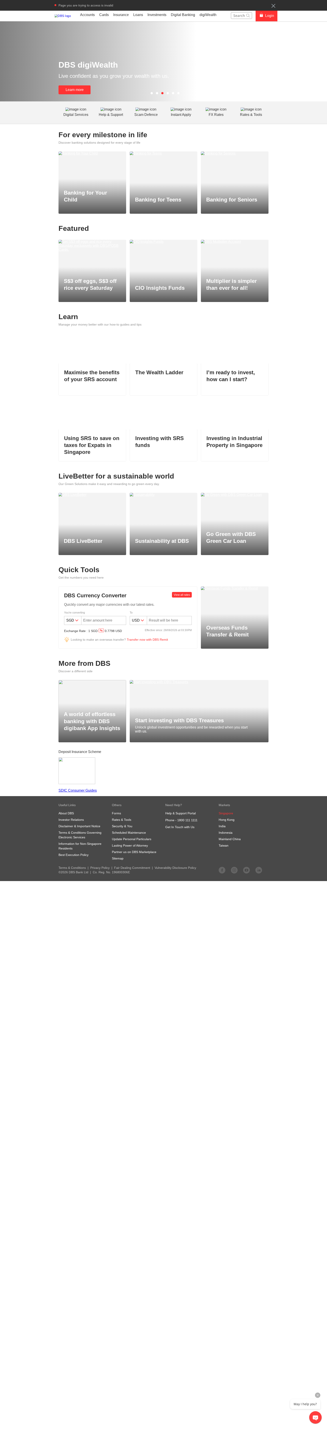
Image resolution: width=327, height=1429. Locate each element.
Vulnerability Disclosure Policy (175, 867)
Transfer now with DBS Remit (147, 639)
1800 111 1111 (187, 820)
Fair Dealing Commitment (132, 867)
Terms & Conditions (72, 867)
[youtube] (246, 870)
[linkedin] (258, 870)
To (131, 612)
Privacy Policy (100, 867)
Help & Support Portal (180, 813)
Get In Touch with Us (179, 827)
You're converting (74, 612)
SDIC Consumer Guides (78, 790)
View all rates (182, 594)
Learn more (75, 90)
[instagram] (234, 870)
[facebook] (222, 870)
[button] (273, 5)
